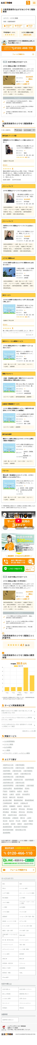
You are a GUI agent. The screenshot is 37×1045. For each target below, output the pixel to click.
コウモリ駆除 (23, 840)
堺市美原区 (6, 818)
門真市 (5, 791)
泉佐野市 (14, 809)
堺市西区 (6, 812)
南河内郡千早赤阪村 (21, 827)
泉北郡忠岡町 (7, 800)
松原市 (18, 794)
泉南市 (19, 806)
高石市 (5, 797)
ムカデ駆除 (22, 897)
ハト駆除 (4, 907)
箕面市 (26, 791)
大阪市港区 (30, 768)
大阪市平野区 (28, 824)
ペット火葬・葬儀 (24, 949)
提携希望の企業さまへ (8, 1019)
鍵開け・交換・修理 (7, 930)
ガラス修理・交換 (24, 930)
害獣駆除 (14, 840)
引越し (21, 972)
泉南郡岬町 (6, 833)
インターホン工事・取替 (25, 926)
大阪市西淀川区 (25, 774)
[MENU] (34, 3)
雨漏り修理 (22, 935)
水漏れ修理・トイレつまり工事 (9, 935)
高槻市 (31, 821)
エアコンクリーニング (8, 949)
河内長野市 (26, 794)
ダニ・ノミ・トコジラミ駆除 (26, 893)
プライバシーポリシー (25, 1003)
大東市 (11, 794)
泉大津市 (6, 824)
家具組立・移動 (6, 972)
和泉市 (5, 794)
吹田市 (13, 824)
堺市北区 (22, 809)
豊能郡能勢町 (18, 800)
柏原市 (19, 791)
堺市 (4, 815)
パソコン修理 (5, 954)
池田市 (19, 824)
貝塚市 (24, 821)
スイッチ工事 (5, 926)
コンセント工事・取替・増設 (26, 916)
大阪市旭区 (30, 785)
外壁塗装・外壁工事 (7, 963)
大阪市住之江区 (8, 765)
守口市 (18, 821)
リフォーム (22, 963)
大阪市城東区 (19, 785)
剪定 (3, 884)
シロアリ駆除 (5, 893)
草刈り (4, 888)
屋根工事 (4, 958)
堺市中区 (22, 812)
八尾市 (29, 818)
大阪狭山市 (24, 803)
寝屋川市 (27, 806)
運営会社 (21, 1008)
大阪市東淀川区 (8, 777)
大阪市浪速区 (19, 765)
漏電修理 (4, 916)
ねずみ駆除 (22, 907)
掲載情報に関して (24, 994)
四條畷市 (12, 806)
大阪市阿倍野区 (8, 785)
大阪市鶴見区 (7, 779)
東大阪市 (20, 797)
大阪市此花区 (16, 771)
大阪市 (16, 774)
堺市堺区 (30, 812)
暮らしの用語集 (6, 994)
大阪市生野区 (7, 788)
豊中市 (22, 818)
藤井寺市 (12, 797)
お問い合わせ (22, 998)
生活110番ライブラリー (25, 989)
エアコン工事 (22, 921)
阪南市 (16, 803)
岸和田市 (15, 818)
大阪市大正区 (19, 768)
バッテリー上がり (24, 940)
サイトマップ (5, 1003)
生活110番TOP (5, 840)
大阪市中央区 (12, 815)
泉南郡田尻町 (7, 827)
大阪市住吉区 (19, 782)
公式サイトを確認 (21, 84)
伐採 (20, 884)
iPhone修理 (5, 977)
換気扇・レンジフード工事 (9, 921)
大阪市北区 (22, 815)
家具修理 (21, 954)
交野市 (5, 806)
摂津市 (27, 788)
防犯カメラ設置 (6, 968)
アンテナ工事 (22, 912)
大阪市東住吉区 (8, 782)
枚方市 (11, 821)
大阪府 (31, 840)
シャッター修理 (23, 888)
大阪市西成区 (29, 779)
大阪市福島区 (27, 771)
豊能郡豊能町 (29, 800)
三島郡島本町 (7, 803)
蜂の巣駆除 (5, 897)
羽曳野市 (12, 791)
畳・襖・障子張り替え (8, 940)
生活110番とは (6, 989)
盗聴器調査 (22, 968)
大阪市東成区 (19, 777)
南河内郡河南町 (8, 830)
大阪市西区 (6, 771)
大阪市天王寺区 (8, 768)
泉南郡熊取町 (18, 788)
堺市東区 (14, 812)
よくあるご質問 (6, 998)
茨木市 (5, 821)
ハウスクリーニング (7, 944)
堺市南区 (30, 809)
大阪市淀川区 (18, 779)
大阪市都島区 (7, 774)
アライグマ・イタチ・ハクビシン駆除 (26, 902)
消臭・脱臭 (22, 944)
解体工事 (21, 958)
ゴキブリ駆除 (5, 902)
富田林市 (6, 809)
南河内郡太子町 (20, 830)
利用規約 (4, 1008)
